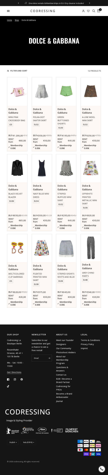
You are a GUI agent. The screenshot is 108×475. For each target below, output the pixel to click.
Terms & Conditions (90, 340)
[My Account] (80, 11)
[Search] (93, 11)
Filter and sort (18, 71)
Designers (61, 344)
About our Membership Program (62, 360)
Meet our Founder (65, 340)
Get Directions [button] (14, 372)
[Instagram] (17, 379)
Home (9, 20)
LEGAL (84, 335)
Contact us (61, 374)
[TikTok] (10, 386)
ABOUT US (61, 335)
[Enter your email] (49, 358)
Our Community (63, 348)
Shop (17, 20)
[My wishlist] (88, 11)
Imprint (84, 348)
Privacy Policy (87, 344)
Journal (59, 401)
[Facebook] (10, 379)
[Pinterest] (24, 379)
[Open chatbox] (102, 469)
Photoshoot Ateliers (66, 352)
